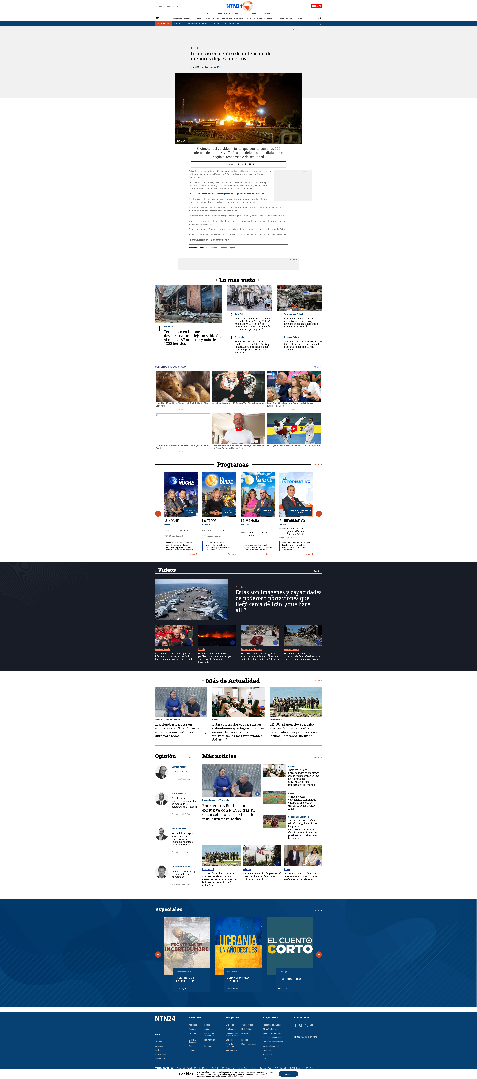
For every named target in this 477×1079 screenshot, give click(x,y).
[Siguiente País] (320, 24)
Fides (270, 1068)
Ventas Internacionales (271, 1046)
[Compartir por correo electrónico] (250, 164)
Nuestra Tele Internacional (232, 18)
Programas (291, 18)
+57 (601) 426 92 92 (309, 1037)
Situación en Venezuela (182, 866)
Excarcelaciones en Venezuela (168, 719)
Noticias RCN (192, 1068)
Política (187, 18)
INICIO (209, 13)
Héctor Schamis (183, 884)
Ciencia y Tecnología (253, 18)
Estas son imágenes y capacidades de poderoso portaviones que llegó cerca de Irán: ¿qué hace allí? (218, 546)
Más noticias (219, 755)
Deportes (215, 18)
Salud (281, 18)
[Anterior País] (320, 22)
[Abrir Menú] (157, 18)
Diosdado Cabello (291, 337)
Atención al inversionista (272, 1033)
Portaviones (241, 587)
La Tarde (209, 521)
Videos (167, 569)
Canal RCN (181, 1068)
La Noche (171, 521)
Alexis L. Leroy (182, 852)
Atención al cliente (270, 1029)
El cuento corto (289, 979)
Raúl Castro (178, 23)
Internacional (160, 1059)
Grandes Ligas (294, 793)
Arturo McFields (179, 793)
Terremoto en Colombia (294, 314)
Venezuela (239, 337)
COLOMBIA (218, 13)
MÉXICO (238, 13)
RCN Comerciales (228, 1068)
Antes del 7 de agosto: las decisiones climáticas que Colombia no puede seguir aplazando (183, 839)
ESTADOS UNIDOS (249, 13)
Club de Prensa (247, 1025)
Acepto (288, 1074)
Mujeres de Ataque (248, 1044)
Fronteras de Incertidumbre (185, 979)
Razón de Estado (232, 1050)
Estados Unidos (161, 1054)
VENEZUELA (228, 13)
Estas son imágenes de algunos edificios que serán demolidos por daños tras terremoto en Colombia (260, 656)
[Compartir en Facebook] (239, 164)
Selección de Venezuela (298, 817)
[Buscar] (320, 18)
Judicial (206, 18)
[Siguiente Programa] (319, 514)
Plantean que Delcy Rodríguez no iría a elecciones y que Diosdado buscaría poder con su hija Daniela (303, 345)
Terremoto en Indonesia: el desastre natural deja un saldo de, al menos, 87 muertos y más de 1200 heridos (192, 337)
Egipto (232, 248)
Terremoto (168, 326)
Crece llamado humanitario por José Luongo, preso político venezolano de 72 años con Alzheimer (296, 546)
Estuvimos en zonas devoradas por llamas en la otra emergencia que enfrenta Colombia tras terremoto (216, 657)
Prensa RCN (267, 1054)
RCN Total (309, 1068)
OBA (264, 1059)
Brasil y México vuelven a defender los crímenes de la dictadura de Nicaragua (184, 802)
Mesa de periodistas (230, 1045)
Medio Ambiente (179, 828)
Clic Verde (230, 1025)
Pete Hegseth (276, 719)
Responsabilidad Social (272, 1025)
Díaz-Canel (215, 23)
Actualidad (177, 18)
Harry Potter (240, 314)
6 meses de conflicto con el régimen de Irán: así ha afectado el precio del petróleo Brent (258, 547)
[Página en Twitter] (306, 1025)
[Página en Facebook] (295, 1025)
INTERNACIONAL (264, 13)
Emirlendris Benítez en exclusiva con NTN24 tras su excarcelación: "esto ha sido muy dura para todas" (180, 730)
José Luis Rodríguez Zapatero (196, 23)
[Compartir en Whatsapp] (253, 164)
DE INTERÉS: (226, 193)
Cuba (224, 23)
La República (214, 1068)
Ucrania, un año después (238, 979)
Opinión (301, 18)
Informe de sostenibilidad (272, 1038)
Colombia (216, 719)
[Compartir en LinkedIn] (246, 164)
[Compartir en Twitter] (242, 164)
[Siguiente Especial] (319, 954)
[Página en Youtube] (311, 1025)
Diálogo (287, 869)
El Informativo (292, 521)
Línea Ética (267, 1050)
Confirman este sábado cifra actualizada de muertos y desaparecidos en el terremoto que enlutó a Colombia (301, 322)
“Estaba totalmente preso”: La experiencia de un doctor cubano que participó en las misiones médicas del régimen (180, 546)
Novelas (263, 1068)
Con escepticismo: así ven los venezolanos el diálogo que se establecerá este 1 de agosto (300, 876)
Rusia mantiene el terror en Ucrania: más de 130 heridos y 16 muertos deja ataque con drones (302, 656)
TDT (276, 1068)
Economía (196, 18)
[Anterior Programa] (158, 514)
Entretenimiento (270, 18)
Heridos (224, 248)
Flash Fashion (246, 1029)
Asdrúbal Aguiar (179, 767)
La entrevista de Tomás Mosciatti (232, 1034)
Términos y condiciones (247, 1072)
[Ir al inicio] (169, 1022)
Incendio (194, 48)
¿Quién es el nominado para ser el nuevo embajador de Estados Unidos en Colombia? (262, 876)
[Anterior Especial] (158, 954)
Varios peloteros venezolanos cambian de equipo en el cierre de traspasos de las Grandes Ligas (302, 802)
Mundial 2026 (234, 23)
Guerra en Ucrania (291, 649)
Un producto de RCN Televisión (291, 1068)
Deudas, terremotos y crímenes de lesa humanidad (183, 874)
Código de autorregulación (273, 1042)
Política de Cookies (235, 1076)
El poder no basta (181, 771)
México (158, 1050)
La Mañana (250, 521)
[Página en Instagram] (300, 1025)
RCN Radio (203, 1068)
